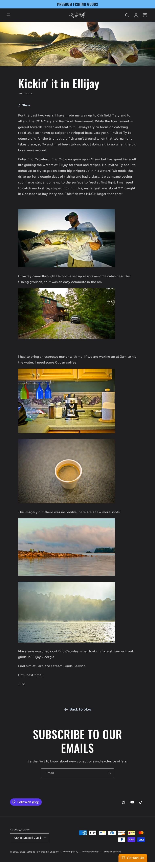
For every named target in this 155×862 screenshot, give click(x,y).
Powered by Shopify (47, 852)
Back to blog (80, 709)
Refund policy (70, 851)
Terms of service (112, 851)
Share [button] (26, 105)
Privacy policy (90, 851)
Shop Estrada (27, 852)
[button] (8, 15)
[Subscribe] (109, 773)
